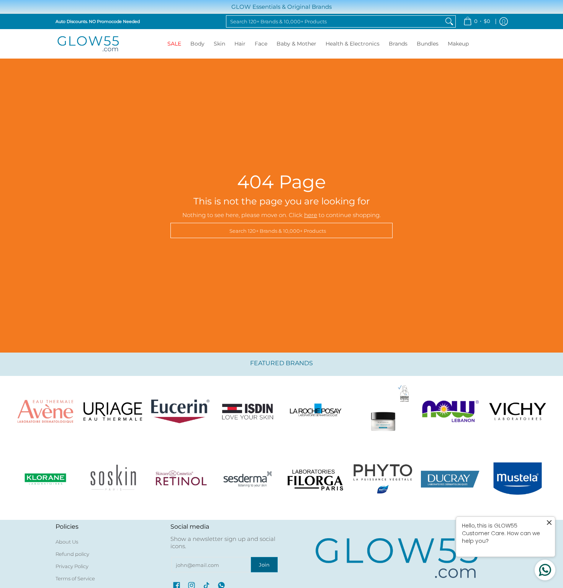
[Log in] (503, 21)
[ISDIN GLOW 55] (248, 411)
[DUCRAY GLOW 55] (450, 479)
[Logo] (450, 411)
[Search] (449, 21)
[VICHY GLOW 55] (518, 411)
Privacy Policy (72, 566)
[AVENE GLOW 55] (45, 411)
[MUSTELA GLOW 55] (518, 479)
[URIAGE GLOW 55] (112, 411)
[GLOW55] (88, 44)
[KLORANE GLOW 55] (45, 479)
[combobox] (334, 21)
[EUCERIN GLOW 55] (180, 411)
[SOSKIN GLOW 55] (112, 479)
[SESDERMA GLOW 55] (248, 479)
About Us (67, 542)
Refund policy (72, 554)
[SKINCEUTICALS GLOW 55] (382, 411)
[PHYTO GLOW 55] (382, 479)
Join (264, 565)
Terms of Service (75, 578)
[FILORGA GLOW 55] (315, 479)
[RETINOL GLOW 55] (180, 479)
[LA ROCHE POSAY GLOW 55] (315, 411)
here (310, 215)
